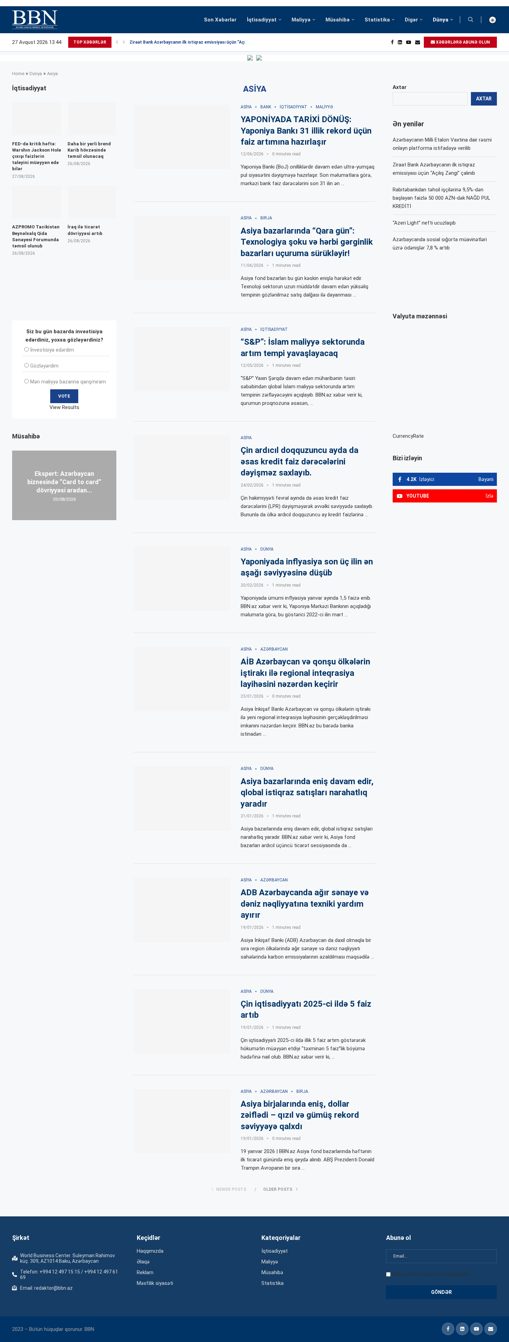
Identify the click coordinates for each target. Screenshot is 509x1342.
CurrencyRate (408, 436)
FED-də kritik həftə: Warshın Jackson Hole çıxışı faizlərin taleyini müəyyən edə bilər (36, 156)
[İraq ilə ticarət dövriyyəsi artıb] (92, 202)
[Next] (124, 42)
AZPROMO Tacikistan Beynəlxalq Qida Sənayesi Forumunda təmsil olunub (36, 236)
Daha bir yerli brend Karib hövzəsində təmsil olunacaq (89, 150)
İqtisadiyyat (262, 20)
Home (18, 73)
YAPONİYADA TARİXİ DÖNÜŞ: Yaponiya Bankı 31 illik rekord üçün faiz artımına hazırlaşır (306, 131)
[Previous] (117, 42)
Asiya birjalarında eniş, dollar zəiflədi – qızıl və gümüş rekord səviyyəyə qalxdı (300, 1115)
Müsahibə (337, 20)
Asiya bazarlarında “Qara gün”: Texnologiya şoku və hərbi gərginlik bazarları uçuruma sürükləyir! (307, 242)
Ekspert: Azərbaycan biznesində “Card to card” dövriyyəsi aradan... (64, 482)
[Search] (470, 19)
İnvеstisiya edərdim (52, 350)
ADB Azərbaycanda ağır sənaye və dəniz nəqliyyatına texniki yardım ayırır (305, 904)
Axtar (400, 87)
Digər (411, 20)
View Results (64, 407)
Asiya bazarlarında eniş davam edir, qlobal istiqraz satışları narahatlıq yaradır (307, 793)
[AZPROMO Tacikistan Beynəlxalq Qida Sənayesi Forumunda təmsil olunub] (36, 202)
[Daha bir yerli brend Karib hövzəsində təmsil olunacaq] (92, 118)
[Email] (417, 42)
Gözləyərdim (44, 366)
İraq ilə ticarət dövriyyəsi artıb (85, 230)
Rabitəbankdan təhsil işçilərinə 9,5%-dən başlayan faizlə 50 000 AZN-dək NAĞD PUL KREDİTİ (441, 198)
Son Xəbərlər (220, 20)
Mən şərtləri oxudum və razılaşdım (431, 1274)
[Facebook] (392, 42)
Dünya (440, 20)
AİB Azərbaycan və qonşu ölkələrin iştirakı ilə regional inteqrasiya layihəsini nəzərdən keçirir (305, 673)
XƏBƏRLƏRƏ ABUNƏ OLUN (462, 42)
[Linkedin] (400, 42)
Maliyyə (301, 20)
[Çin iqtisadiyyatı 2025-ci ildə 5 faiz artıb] (182, 1021)
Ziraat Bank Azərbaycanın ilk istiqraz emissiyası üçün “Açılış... (192, 42)
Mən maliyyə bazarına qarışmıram (68, 382)
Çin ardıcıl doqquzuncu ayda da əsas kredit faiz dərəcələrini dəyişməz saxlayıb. (299, 461)
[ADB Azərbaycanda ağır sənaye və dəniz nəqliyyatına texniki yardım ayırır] (182, 910)
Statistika (377, 20)
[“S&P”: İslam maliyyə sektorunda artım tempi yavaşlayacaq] (182, 359)
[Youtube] (408, 42)
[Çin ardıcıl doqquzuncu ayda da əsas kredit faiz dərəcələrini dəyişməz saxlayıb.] (182, 467)
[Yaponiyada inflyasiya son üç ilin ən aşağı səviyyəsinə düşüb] (182, 579)
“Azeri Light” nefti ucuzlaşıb (424, 223)
